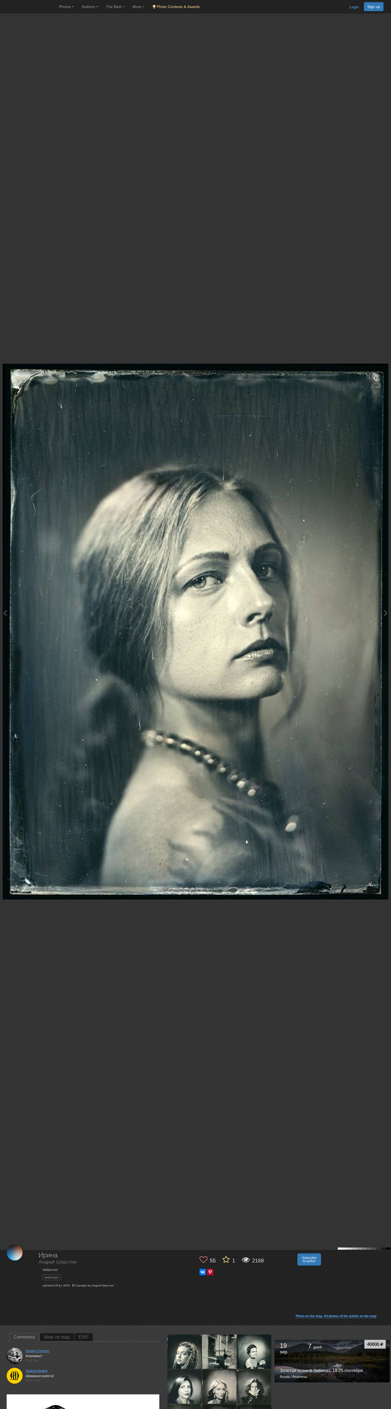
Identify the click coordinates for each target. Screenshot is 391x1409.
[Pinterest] (210, 1272)
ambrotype (52, 1277)
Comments (24, 1337)
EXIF (84, 1337)
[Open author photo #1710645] (184, 1387)
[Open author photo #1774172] (219, 1352)
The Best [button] (114, 7)
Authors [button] (89, 7)
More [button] (137, 7)
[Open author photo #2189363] (184, 1352)
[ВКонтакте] (202, 1272)
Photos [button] (65, 7)
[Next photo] (386, 613)
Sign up (373, 7)
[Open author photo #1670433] (219, 1387)
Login (354, 7)
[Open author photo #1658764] (254, 1387)
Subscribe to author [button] (309, 1259)
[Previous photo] (5, 613)
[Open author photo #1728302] (254, 1352)
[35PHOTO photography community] (29, 6)
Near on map (57, 1337)
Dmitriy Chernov (37, 1351)
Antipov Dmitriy (37, 1371)
